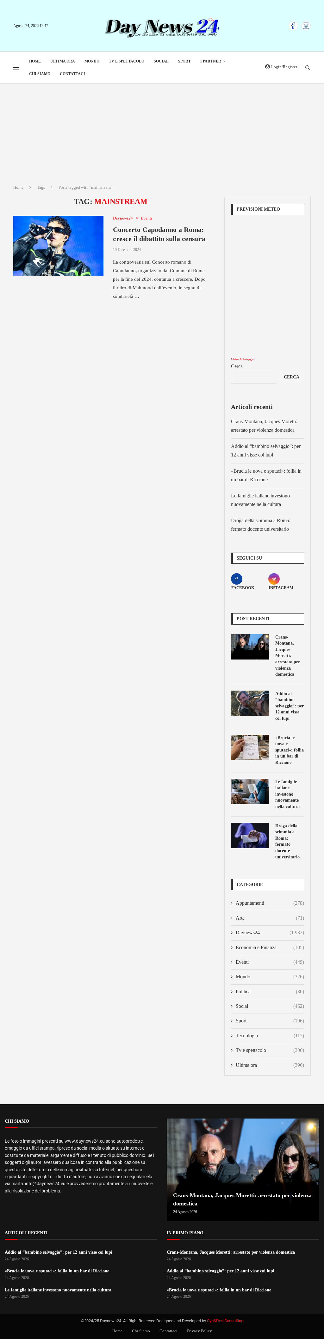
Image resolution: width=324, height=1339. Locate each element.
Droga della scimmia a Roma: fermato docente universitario (287, 841)
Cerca (237, 366)
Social (161, 61)
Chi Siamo (39, 74)
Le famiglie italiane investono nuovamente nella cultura (287, 794)
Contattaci (72, 74)
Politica (270, 991)
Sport (184, 61)
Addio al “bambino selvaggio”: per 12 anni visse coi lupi (289, 706)
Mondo (91, 61)
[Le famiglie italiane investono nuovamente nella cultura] (250, 791)
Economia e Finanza (270, 947)
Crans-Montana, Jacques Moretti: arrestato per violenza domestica (287, 656)
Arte (270, 918)
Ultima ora (62, 61)
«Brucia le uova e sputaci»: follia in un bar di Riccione (289, 750)
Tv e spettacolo (126, 61)
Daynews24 (270, 932)
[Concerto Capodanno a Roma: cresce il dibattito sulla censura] (58, 246)
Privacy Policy (199, 1331)
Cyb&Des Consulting (225, 1320)
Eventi (270, 962)
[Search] (307, 67)
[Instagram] (306, 25)
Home (35, 61)
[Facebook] (293, 25)
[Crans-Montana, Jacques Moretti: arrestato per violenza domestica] (250, 647)
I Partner (210, 61)
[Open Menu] (16, 67)
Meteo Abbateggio (242, 359)
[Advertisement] (162, 131)
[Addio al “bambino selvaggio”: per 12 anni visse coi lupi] (250, 703)
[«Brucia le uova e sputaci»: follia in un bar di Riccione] (250, 747)
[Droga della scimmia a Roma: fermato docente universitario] (250, 835)
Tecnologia (270, 1035)
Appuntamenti (270, 903)
